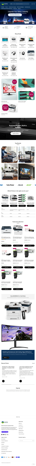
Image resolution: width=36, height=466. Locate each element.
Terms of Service (21, 433)
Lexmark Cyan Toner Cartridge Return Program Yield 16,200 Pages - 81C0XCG (17, 282)
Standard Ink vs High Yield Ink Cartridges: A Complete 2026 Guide (8, 368)
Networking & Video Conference (6, 451)
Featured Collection (14, 73)
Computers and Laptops (31, 45)
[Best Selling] (31, 53)
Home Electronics (5, 45)
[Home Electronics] (5, 39)
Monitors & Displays (4, 447)
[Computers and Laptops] (31, 39)
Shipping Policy (21, 430)
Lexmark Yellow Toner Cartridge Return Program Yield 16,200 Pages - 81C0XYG (17, 261)
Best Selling (31, 58)
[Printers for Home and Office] (13, 39)
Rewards (19, 8)
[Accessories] (22, 53)
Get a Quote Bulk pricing (14, 14)
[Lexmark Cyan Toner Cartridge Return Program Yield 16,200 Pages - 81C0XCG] (18, 275)
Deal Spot (3, 442)
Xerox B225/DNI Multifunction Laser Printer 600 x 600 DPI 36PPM (17, 238)
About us (20, 423)
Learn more (20, 0)
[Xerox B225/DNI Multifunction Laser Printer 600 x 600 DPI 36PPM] (18, 230)
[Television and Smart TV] (5, 68)
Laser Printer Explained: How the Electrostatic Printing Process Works (26, 368)
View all (18, 144)
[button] (34, 4)
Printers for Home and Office (13, 45)
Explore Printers (16, 133)
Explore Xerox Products (7, 160)
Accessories (22, 58)
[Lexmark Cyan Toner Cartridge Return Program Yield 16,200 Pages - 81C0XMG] (6, 275)
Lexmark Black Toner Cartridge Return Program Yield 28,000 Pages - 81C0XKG (29, 261)
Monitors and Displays (5, 59)
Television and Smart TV (5, 73)
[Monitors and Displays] (5, 53)
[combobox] (19, 4)
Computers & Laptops (5, 446)
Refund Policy (21, 432)
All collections (3, 453)
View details (5, 205)
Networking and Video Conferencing (13, 59)
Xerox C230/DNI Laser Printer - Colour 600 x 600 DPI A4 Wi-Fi (6, 237)
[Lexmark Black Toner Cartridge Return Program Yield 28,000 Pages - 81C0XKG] (29, 253)
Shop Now (5, 357)
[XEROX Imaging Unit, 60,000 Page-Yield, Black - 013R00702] (6, 253)
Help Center (21, 428)
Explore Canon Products (7, 177)
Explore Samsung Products (25, 177)
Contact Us (20, 425)
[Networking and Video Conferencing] (13, 53)
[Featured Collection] (13, 68)
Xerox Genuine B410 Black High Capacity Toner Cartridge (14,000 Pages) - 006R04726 (29, 238)
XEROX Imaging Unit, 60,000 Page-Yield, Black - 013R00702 (6, 260)
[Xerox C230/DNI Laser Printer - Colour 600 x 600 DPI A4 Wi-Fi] (6, 230)
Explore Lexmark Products (25, 160)
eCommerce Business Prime (6, 462)
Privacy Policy (21, 426)
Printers (2, 444)
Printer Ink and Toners (22, 45)
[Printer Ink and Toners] (22, 39)
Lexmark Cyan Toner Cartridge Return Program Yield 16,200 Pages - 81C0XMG (5, 282)
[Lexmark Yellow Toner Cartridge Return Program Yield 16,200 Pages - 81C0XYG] (18, 253)
